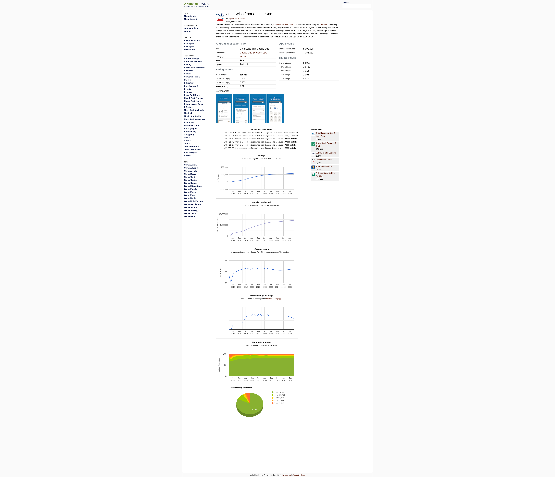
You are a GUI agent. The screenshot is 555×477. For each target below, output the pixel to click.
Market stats (190, 16)
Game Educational (193, 186)
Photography (190, 128)
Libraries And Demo (194, 104)
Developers (189, 49)
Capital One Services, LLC (238, 19)
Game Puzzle (190, 195)
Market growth (191, 19)
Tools (187, 143)
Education (189, 83)
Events (187, 89)
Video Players (191, 152)
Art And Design (191, 58)
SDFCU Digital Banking (326, 153)
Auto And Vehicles (193, 61)
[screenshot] (224, 108)
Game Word (190, 216)
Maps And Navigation (194, 110)
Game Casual (190, 183)
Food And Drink (192, 95)
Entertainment (191, 86)
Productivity (190, 131)
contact (188, 31)
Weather (188, 156)
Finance (323, 24)
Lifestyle (188, 107)
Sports (187, 140)
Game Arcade (190, 171)
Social (187, 137)
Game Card (189, 177)
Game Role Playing (193, 201)
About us (287, 475)
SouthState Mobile (324, 166)
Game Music (190, 192)
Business (188, 71)
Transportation (191, 146)
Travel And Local (192, 149)
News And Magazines (194, 119)
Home (302, 475)
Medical (188, 113)
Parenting (189, 122)
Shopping (189, 134)
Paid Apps (189, 43)
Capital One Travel (324, 160)
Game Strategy (191, 210)
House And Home (192, 101)
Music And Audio (192, 116)
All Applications (192, 40)
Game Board (190, 174)
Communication (192, 77)
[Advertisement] (285, 4)
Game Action (190, 165)
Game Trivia (190, 213)
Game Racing (190, 198)
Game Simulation (192, 204)
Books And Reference (195, 67)
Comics (188, 74)
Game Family (190, 189)
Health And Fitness (193, 98)
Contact (295, 475)
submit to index (192, 28)
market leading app (273, 299)
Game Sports (190, 207)
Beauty (187, 64)
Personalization (191, 125)
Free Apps (189, 46)
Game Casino (190, 180)
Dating (187, 80)
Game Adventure (192, 168)
